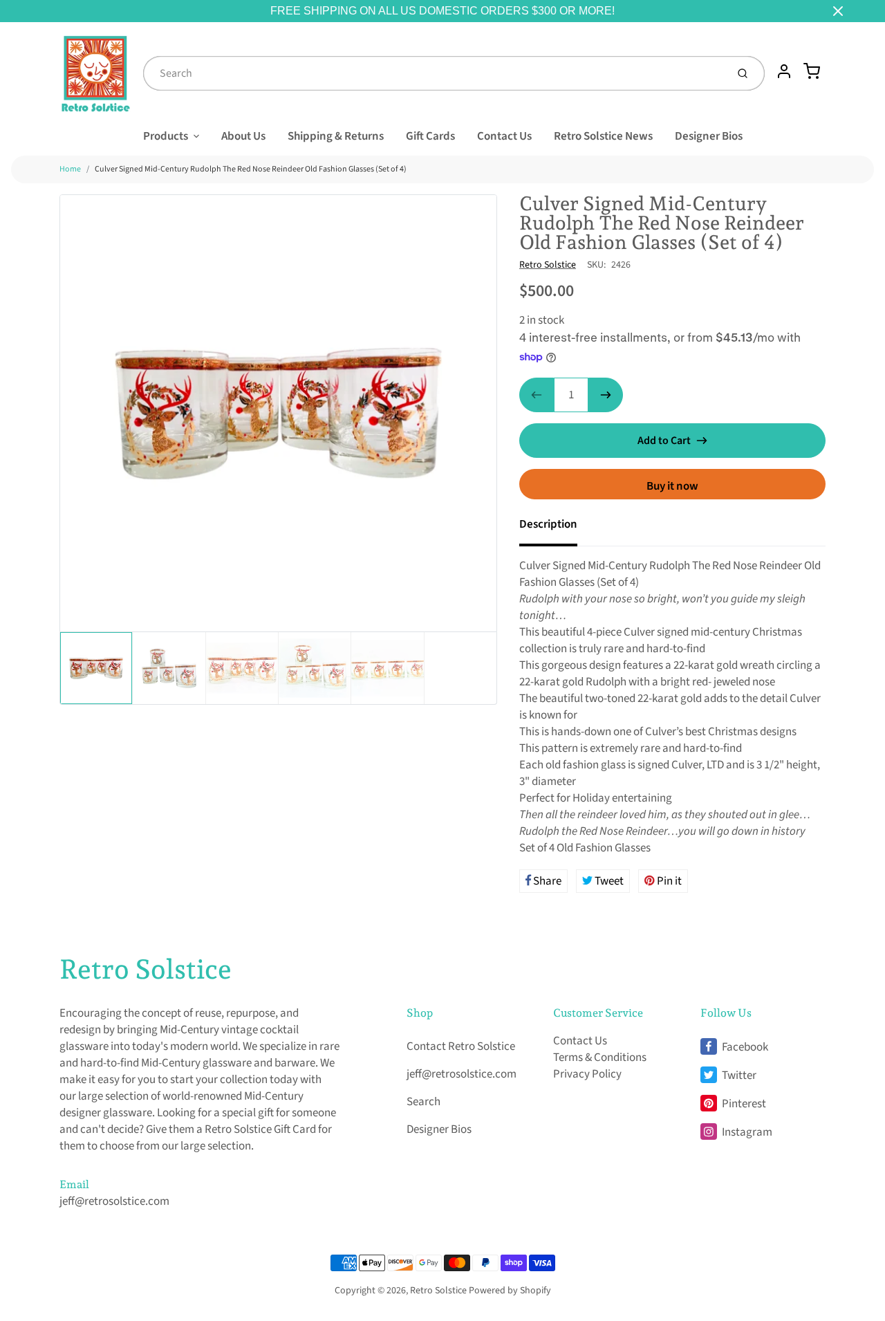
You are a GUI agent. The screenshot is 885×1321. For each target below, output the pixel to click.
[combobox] (433, 73)
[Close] (838, 11)
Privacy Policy (587, 1074)
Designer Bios (709, 136)
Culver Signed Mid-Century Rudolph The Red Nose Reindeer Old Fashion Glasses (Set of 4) (251, 169)
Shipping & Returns (336, 136)
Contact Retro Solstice (461, 1046)
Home (70, 169)
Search (423, 1101)
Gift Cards (430, 136)
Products (165, 136)
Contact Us (504, 136)
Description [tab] (548, 524)
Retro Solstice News (603, 136)
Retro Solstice (547, 265)
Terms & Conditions (599, 1057)
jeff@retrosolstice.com (114, 1201)
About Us (243, 136)
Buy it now (672, 486)
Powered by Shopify (510, 1290)
